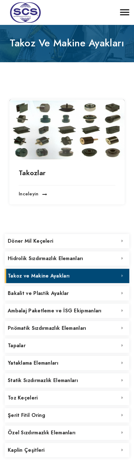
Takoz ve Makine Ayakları (38, 275)
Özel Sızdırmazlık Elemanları (41, 432)
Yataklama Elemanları (33, 362)
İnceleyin (29, 194)
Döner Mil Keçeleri (30, 241)
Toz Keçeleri (23, 397)
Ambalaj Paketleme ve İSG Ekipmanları (55, 310)
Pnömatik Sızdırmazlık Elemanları (47, 328)
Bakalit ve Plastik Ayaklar (38, 293)
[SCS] (25, 12)
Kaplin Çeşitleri (26, 450)
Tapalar (17, 345)
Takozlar (32, 173)
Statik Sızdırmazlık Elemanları (43, 380)
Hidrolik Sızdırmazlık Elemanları (45, 258)
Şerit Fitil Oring (26, 415)
